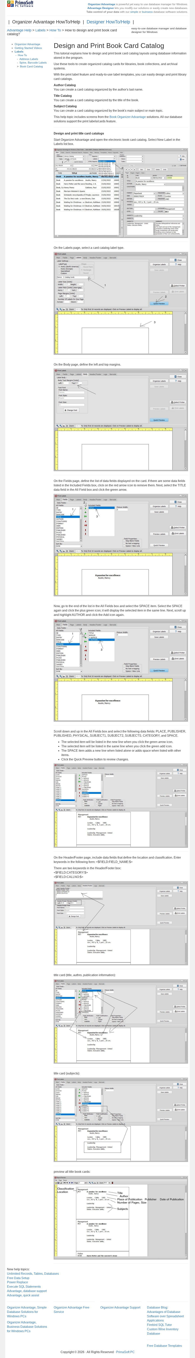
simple (134, 11)
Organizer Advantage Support (120, 1307)
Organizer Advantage (27, 44)
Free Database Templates (164, 1345)
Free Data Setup (18, 1278)
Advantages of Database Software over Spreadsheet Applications (165, 1316)
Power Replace (17, 1282)
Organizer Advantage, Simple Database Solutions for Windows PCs (27, 1312)
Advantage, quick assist (23, 1295)
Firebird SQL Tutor (159, 1324)
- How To (21, 55)
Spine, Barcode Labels (33, 62)
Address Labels (28, 59)
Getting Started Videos (28, 48)
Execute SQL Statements (24, 1286)
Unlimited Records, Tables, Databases (33, 1273)
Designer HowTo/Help (108, 21)
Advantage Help (19, 30)
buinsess (147, 11)
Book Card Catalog (31, 66)
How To (55, 30)
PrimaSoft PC (125, 1352)
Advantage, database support (27, 1291)
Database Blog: (157, 1307)
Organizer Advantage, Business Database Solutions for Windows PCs (27, 1327)
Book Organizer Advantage (127, 116)
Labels (40, 30)
